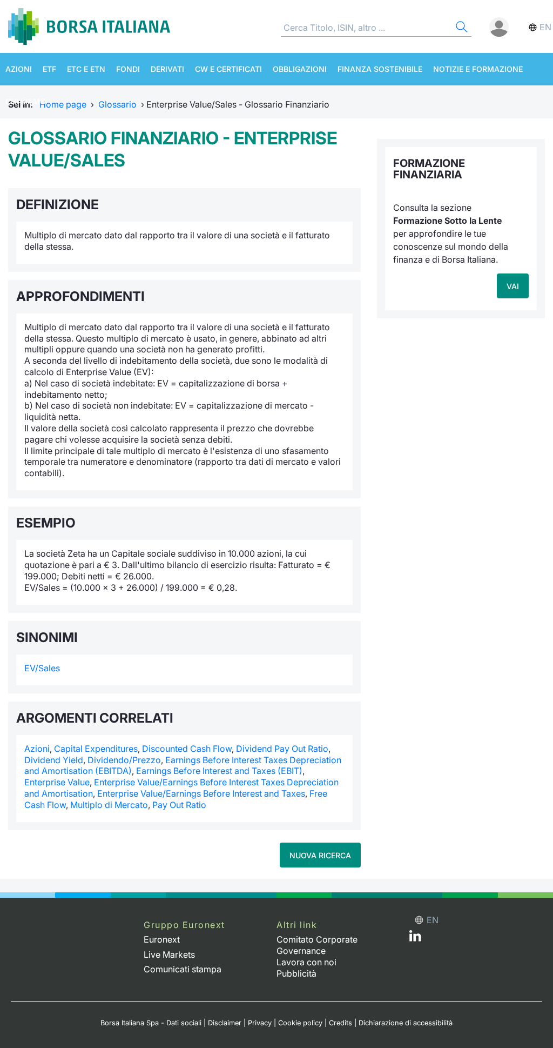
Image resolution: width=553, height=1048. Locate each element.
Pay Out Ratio (179, 804)
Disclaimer (224, 1023)
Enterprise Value (57, 782)
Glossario (117, 104)
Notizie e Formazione (478, 69)
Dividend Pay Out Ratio (282, 748)
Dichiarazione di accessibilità (406, 1023)
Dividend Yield (53, 760)
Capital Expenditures (96, 748)
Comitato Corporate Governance (317, 945)
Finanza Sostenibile (380, 69)
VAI (513, 286)
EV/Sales (42, 668)
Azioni (18, 69)
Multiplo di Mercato (109, 804)
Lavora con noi (306, 962)
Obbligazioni (300, 69)
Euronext (162, 939)
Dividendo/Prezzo (124, 760)
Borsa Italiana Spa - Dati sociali (150, 1023)
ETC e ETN (86, 69)
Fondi (128, 69)
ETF (49, 69)
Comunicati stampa (182, 969)
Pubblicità (296, 973)
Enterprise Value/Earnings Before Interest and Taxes (201, 793)
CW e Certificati (228, 69)
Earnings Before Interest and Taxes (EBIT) (219, 770)
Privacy (260, 1023)
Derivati (167, 69)
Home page (62, 104)
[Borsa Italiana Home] (89, 26)
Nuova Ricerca (320, 855)
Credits (340, 1023)
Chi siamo (25, 101)
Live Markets (169, 954)
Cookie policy (300, 1023)
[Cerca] (460, 28)
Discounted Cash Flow (187, 748)
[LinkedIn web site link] (415, 938)
